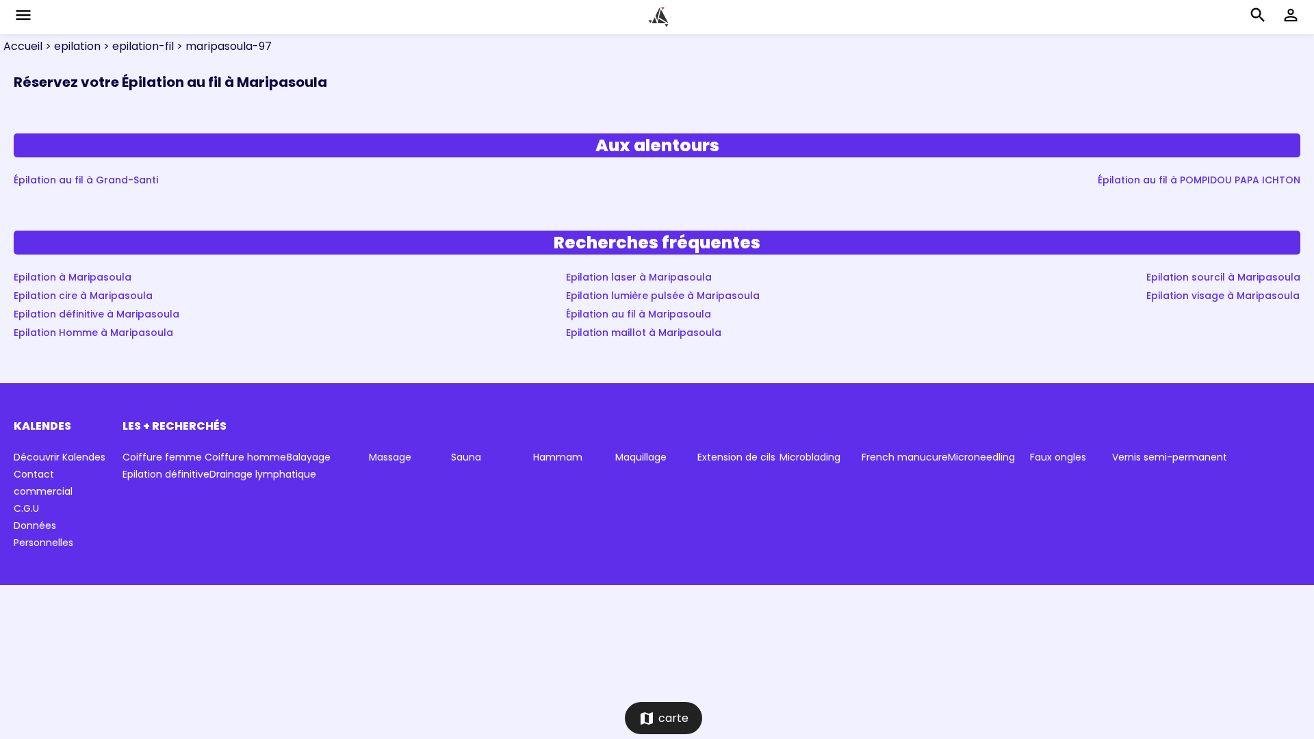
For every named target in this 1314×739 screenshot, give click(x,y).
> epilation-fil (137, 46)
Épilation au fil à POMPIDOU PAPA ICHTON (1199, 180)
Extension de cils (736, 457)
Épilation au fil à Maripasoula (638, 314)
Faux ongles (1058, 457)
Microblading (810, 457)
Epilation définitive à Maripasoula (96, 314)
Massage (390, 457)
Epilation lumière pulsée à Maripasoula (663, 295)
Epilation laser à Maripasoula (639, 277)
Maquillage (641, 457)
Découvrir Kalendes (59, 457)
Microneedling (981, 457)
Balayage (309, 457)
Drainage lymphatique (262, 474)
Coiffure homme (245, 457)
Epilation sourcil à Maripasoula (1223, 277)
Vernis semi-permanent (1169, 457)
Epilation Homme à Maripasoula (93, 332)
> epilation (71, 46)
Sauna (466, 457)
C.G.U (26, 508)
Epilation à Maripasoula (72, 277)
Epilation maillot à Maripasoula (643, 332)
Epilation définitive (166, 474)
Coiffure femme (162, 457)
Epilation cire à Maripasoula (83, 295)
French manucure (905, 457)
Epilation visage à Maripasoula (1223, 295)
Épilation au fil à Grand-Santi (86, 180)
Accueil (22, 46)
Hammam (557, 457)
